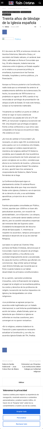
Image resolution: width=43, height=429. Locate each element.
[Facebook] (4, 32)
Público (18, 39)
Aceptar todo (21, 411)
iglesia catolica (6, 14)
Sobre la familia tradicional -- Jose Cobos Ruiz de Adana (10, 366)
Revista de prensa (26, 12)
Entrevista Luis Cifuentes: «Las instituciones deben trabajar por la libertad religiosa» (31, 368)
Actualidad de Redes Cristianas (18, 8)
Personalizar (21, 418)
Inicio (4, 8)
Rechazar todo (21, 424)
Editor (7, 27)
